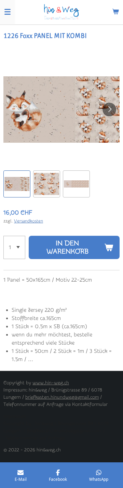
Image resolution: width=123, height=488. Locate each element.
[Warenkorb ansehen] (115, 12)
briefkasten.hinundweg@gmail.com (62, 397)
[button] (16, 183)
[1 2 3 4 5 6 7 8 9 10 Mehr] (14, 247)
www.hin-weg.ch (50, 383)
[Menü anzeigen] (7, 12)
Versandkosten (28, 220)
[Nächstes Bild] (109, 109)
